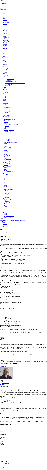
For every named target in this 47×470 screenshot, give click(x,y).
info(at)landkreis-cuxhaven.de (5, 339)
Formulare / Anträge (5, 96)
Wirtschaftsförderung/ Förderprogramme (7, 217)
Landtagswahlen (5, 69)
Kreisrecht (4, 21)
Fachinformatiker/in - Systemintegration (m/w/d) (10, 82)
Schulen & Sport (4, 183)
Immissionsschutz (6, 113)
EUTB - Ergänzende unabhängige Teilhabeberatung (9, 203)
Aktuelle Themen (6, 104)
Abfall (4, 210)
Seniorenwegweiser (6, 194)
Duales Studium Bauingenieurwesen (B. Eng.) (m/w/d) (10, 81)
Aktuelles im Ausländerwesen (3, 18)
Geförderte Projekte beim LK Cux (6, 30)
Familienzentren (5, 150)
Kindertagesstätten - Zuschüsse (7, 155)
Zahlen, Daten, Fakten (5, 72)
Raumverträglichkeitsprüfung (8, 111)
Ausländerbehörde (3, 467)
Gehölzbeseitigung (6, 177)
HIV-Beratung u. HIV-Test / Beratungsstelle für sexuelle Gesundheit (11, 124)
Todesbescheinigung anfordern (7, 133)
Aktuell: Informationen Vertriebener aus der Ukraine (8, 102)
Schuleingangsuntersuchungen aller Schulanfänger (9, 131)
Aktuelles (5, 117)
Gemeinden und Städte (5, 20)
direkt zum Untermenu (4, 3)
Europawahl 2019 (7, 68)
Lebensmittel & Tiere (5, 170)
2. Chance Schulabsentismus (6, 190)
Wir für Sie (3, 95)
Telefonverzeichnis (5, 34)
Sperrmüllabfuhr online (5, 100)
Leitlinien (5, 168)
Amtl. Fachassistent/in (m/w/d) (8, 84)
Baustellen (16, 220)
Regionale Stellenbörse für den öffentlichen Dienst (9, 94)
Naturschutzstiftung (6, 180)
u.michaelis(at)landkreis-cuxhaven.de (5, 382)
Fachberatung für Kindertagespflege (7, 148)
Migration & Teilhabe (5, 48)
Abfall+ (8, 252)
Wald (4, 182)
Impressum (3, 14)
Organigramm (4, 27)
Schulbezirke (5, 187)
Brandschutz (5, 195)
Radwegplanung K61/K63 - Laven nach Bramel (9, 216)
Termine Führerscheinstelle (5, 223)
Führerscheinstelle (3, 468)
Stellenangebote (4, 32)
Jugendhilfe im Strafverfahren (7, 152)
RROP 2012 (6, 112)
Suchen (3, 227)
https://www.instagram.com (3, 267)
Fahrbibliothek (5, 167)
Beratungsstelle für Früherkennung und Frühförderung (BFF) (10, 119)
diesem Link (16, 348)
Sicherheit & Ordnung (5, 51)
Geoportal (5, 59)
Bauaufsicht (5, 108)
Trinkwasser (5, 134)
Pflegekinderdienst (6, 156)
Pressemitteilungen (5, 24)
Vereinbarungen (5, 62)
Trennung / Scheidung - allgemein (7, 159)
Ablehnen (1, 8)
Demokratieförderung (6, 184)
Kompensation (5, 178)
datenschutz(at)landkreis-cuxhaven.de (5, 383)
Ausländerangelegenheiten (5, 40)
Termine (5, 77)
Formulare (24, 220)
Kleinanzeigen (4, 36)
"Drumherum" (5, 86)
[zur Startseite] (3, 9)
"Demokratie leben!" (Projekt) (7, 201)
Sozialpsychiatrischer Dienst (7, 132)
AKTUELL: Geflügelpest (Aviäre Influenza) (8, 171)
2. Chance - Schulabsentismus (6, 158)
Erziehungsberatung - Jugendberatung (8, 147)
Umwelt (5, 211)
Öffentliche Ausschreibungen (6, 31)
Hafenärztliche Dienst (6, 122)
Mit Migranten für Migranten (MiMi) (8, 129)
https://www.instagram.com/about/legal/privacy (5, 278)
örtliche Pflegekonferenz (6, 193)
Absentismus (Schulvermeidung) (7, 139)
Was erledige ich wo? (5, 33)
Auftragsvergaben (6, 92)
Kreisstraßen (5, 214)
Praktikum (5, 87)
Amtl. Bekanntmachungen (5, 28)
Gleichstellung (4, 136)
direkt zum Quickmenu (4, 1)
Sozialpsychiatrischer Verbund (7, 208)
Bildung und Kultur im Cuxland (7, 199)
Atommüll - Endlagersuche (5, 39)
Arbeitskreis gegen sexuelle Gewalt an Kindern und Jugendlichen (10, 142)
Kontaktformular (4, 437)
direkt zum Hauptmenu (4, 2)
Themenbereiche (3, 38)
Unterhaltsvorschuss (6, 160)
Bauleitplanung (5, 109)
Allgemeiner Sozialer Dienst (7, 141)
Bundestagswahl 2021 (7, 71)
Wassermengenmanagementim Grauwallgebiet (7, 165)
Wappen (3, 25)
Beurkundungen (5, 146)
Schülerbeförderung (6, 188)
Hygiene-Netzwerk (5, 44)
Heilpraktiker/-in (5, 123)
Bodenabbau (5, 175)
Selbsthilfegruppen (6, 206)
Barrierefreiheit (4, 29)
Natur (3, 173)
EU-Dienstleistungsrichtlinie (6, 37)
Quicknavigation (3, 222)
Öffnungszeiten (3, 13)
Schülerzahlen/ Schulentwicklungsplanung (8, 189)
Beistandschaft (5, 144)
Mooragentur (5, 179)
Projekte (5, 181)
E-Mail (1, 437)
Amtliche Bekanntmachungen (3, 220)
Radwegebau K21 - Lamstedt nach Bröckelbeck (9, 215)
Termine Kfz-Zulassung (5, 224)
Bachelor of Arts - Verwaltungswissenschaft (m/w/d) (10, 78)
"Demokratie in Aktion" (7, 202)
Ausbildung (4, 76)
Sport (4, 191)
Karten (3, 58)
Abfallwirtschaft (4, 35)
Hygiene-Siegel (7, 126)
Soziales (3, 198)
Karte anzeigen (1, 381)
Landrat (3, 23)
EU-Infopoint (4, 101)
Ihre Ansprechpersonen (6, 174)
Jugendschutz (5, 154)
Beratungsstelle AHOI (6, 140)
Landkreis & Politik (3, 19)
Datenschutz (3, 15)
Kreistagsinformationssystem (6, 22)
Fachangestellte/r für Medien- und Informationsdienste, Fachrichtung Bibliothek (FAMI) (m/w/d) (15, 83)
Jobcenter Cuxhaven (6, 205)
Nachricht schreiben (2, 384)
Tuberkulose (5, 135)
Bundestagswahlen (6, 70)
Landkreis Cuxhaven (2, 441)
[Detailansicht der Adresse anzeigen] (6, 379)
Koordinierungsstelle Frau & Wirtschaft (7, 46)
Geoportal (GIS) (4, 98)
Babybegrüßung (5, 143)
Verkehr (3, 53)
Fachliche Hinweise (6, 204)
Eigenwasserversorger (6, 120)
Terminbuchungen (3, 12)
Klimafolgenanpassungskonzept (7, 163)
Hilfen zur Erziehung (6, 151)
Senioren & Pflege (5, 50)
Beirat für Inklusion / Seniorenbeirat (6, 41)
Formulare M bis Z (6, 97)
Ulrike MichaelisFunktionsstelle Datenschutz (3, 366)
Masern (5, 128)
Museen (5, 169)
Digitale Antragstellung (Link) (7, 107)
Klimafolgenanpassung (5, 45)
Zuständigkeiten (5, 105)
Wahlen (3, 66)
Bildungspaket (5, 200)
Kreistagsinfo (18, 220)
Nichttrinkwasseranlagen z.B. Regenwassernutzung (9, 130)
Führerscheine (5, 213)
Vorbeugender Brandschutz (7, 114)
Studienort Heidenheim (9, 80)
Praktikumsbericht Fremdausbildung (10, 79)
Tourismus (4, 52)
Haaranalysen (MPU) (6, 121)
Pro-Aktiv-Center (6, 157)
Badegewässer (5, 118)
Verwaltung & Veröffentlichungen (3, 26)
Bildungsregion (5, 145)
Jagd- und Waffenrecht (6, 197)
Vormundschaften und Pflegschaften (7, 161)
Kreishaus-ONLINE (8, 220)
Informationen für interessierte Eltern (7, 85)
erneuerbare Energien (6, 176)
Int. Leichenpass (5, 127)
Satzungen (5, 61)
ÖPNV (3, 49)
